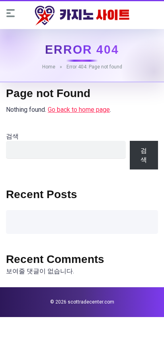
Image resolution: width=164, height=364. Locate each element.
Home (48, 67)
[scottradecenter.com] (82, 15)
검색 (12, 136)
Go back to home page (79, 109)
